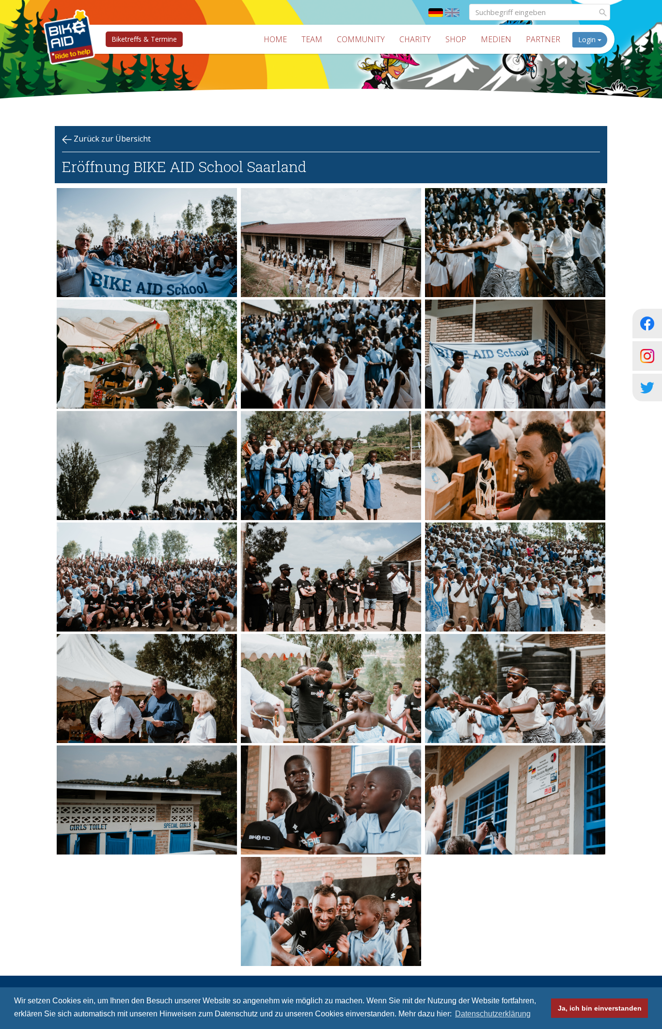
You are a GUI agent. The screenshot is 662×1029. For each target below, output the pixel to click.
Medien (496, 39)
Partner (543, 39)
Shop (455, 39)
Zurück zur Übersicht (111, 138)
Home (275, 39)
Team (311, 39)
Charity (415, 39)
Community (361, 39)
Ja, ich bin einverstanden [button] (600, 1008)
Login (588, 39)
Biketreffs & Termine (144, 39)
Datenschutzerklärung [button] (493, 1014)
